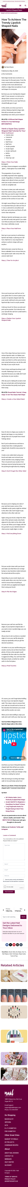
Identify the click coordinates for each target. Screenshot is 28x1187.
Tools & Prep (14, 956)
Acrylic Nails (12, 952)
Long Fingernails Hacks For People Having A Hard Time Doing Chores (14, 809)
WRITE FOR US (7, 820)
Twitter (18, 827)
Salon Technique (13, 954)
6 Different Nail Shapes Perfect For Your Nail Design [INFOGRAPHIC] (12, 122)
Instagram (5, 829)
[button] (20, 5)
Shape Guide (22, 954)
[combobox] (11, 917)
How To (24, 952)
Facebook (13, 827)
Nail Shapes (5, 954)
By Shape (18, 952)
